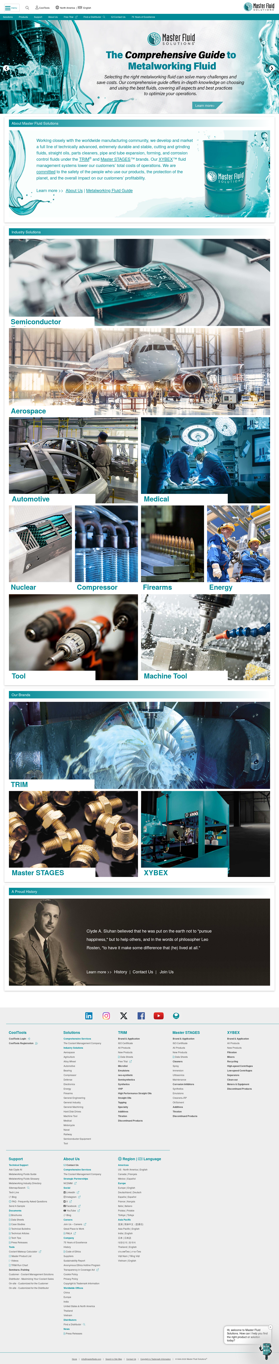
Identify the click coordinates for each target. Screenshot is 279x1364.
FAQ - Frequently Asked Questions (29, 1201)
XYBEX (166, 159)
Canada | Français (128, 1174)
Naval (67, 1129)
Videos (15, 1260)
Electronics (70, 1084)
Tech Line (14, 1192)
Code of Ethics (73, 1251)
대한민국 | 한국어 (127, 1242)
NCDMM (68, 1183)
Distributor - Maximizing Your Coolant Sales (32, 1278)
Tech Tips (16, 1237)
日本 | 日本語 (125, 1237)
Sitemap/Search (17, 1187)
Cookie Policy (71, 1274)
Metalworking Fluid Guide (109, 190)
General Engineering (75, 1097)
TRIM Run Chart (20, 1265)
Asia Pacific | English (129, 1228)
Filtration (232, 1052)
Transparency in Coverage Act (79, 1269)
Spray (176, 1065)
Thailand (69, 1310)
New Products (126, 1052)
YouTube (71, 1210)
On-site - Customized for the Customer (29, 1283)
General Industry (73, 1102)
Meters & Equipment (238, 1084)
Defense (68, 1079)
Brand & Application (129, 1038)
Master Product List (21, 1256)
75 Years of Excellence (143, 16)
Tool (66, 1143)
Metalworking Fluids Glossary (24, 1178)
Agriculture (70, 1056)
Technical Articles (20, 1233)
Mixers (231, 1057)
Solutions (8, 16)
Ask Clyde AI (16, 1169)
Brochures (17, 1215)
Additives (123, 1111)
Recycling (233, 1061)
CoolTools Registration (21, 1043)
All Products (125, 1047)
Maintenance (180, 1079)
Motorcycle (70, 1125)
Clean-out (233, 1079)
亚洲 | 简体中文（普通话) (131, 1224)
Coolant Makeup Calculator (23, 1251)
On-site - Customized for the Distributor (29, 1287)
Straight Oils (125, 1098)
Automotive (70, 1065)
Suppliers (69, 1256)
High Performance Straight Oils (135, 1093)
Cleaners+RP (180, 1097)
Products (23, 16)
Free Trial (69, 16)
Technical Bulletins (21, 1228)
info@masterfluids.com (91, 1359)
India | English (126, 1233)
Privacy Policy (71, 1278)
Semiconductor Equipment (78, 1138)
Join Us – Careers (73, 1224)
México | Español (127, 1178)
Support (38, 16)
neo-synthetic (126, 1075)
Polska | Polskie (127, 1210)
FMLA (69, 1233)
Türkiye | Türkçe (126, 1215)
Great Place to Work (74, 1228)
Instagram (71, 1196)
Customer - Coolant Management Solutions (32, 1274)
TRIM (84, 159)
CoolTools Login (18, 1038)
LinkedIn (71, 1192)
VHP (121, 1088)
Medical (68, 1120)
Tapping (123, 1102)
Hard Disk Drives (73, 1111)
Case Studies (18, 1224)
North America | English (75, 7)
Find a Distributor (93, 16)
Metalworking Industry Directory (26, 1183)
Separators (233, 1075)
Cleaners (178, 1061)
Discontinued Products (131, 1120)
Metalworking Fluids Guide (23, 1174)
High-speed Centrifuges (240, 1066)
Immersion (179, 1070)
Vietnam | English (127, 1260)
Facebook (71, 1205)
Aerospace (70, 1052)
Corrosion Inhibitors (184, 1084)
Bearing (68, 1070)
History (120, 971)
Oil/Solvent (179, 1102)
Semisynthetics (127, 1079)
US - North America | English (133, 1169)
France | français (127, 1201)
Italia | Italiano (125, 1205)
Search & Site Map (114, 1359)
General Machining (74, 1106)
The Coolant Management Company (83, 1043)
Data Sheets (127, 1056)
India (67, 1301)
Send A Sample (17, 1205)
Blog (14, 1196)
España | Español (127, 1196)
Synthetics (124, 1084)
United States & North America (80, 1306)
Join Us (167, 971)
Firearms (69, 1093)
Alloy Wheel (70, 1061)
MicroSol (123, 1066)
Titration (123, 1116)
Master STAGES (116, 159)
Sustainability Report (75, 1260)
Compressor (70, 1075)
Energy (68, 1088)
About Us (53, 16)
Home (74, 1359)
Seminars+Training (19, 1269)
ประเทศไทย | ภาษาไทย (130, 1251)
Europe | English (127, 1187)
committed (45, 171)
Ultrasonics (179, 1075)
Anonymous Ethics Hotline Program (82, 1265)
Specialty (123, 1107)
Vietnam (68, 1315)
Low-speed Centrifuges (240, 1070)
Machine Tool (71, 1116)
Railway (68, 1134)
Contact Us (119, 16)
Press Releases (20, 1242)
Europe (68, 1297)
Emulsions (124, 1070)
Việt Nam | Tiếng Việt (129, 1256)
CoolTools (44, 7)
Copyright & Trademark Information (82, 1283)
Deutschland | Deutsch (130, 1192)
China (67, 1292)
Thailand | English (128, 1246)
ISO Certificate (126, 1043)
